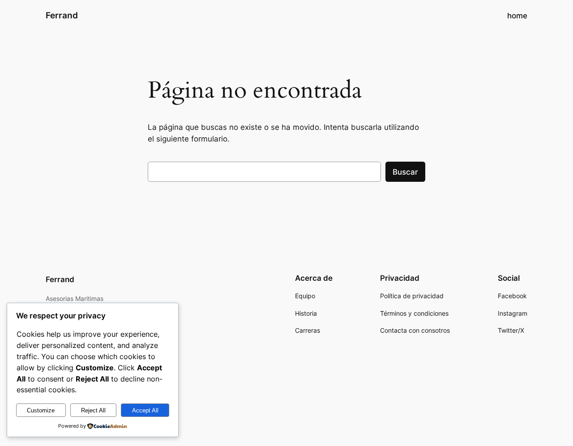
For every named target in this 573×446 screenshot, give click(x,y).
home (517, 15)
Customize (41, 410)
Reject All (93, 410)
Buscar (405, 171)
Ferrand (62, 15)
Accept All (145, 410)
